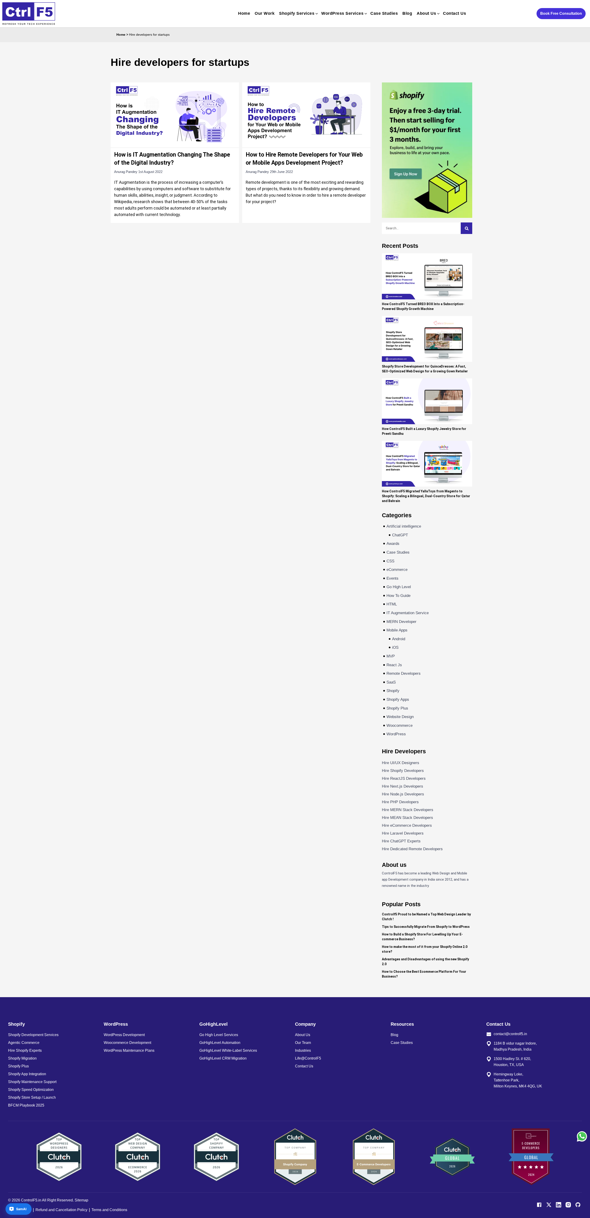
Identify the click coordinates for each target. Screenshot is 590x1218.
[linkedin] (558, 1204)
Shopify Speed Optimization (31, 1090)
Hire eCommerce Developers (407, 825)
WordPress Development (124, 1035)
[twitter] (549, 1204)
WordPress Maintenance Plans (129, 1050)
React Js (394, 665)
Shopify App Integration (27, 1074)
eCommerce (396, 569)
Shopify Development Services (33, 1035)
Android (398, 639)
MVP (390, 656)
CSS (390, 561)
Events (392, 578)
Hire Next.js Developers (402, 786)
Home (244, 13)
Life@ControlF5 (308, 1058)
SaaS (391, 682)
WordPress (396, 734)
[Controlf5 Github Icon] (578, 1204)
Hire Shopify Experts (25, 1050)
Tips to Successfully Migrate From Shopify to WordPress (426, 927)
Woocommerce (399, 725)
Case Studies (384, 13)
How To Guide (398, 595)
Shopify (392, 691)
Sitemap (81, 1200)
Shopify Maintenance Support (32, 1082)
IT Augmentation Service (407, 613)
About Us (426, 13)
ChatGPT (400, 535)
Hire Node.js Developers (403, 794)
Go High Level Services (218, 1035)
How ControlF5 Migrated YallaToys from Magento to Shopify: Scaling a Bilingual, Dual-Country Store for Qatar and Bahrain (426, 496)
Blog (407, 13)
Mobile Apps (396, 630)
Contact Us (454, 13)
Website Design (400, 717)
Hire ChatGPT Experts (401, 841)
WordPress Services (342, 13)
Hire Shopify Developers (403, 770)
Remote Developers (403, 673)
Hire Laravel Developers (403, 833)
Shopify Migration (22, 1058)
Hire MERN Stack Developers (407, 810)
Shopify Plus (397, 708)
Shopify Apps (397, 699)
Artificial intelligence (403, 526)
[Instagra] (568, 1204)
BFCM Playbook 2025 (26, 1105)
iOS (395, 647)
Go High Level (398, 587)
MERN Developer (401, 621)
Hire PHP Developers (400, 802)
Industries (303, 1050)
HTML (391, 604)
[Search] (466, 228)
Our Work (264, 13)
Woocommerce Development (127, 1043)
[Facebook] (539, 1204)
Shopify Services (296, 13)
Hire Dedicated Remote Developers (412, 849)
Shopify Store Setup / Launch (32, 1097)
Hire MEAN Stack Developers (407, 817)
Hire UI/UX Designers (400, 763)
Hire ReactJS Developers (404, 778)
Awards (392, 543)
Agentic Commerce (23, 1043)
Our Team (303, 1043)
